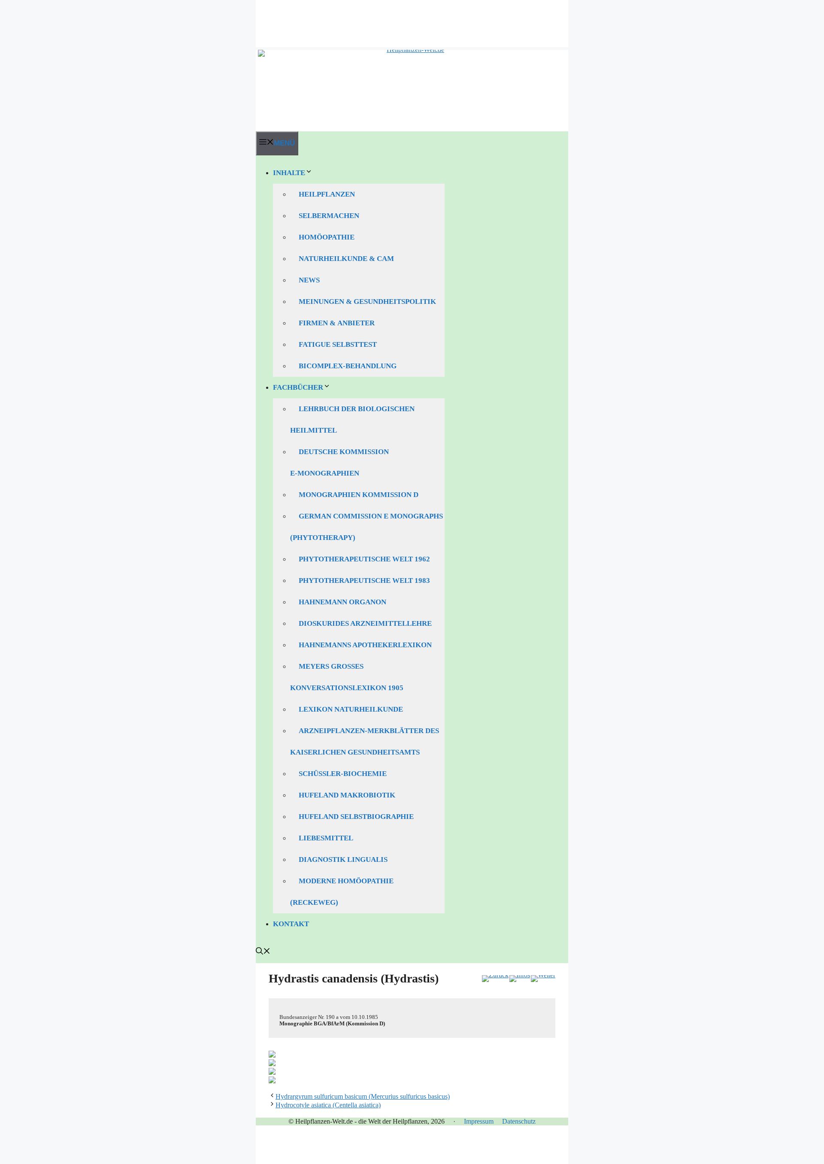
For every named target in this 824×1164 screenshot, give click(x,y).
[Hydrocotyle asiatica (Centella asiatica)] (543, 978)
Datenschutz (519, 1121)
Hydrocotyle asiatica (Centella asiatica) (328, 1105)
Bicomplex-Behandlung (348, 366)
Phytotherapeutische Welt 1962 (364, 559)
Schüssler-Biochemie (343, 774)
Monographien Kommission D (358, 495)
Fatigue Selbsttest (338, 344)
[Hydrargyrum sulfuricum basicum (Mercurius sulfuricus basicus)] (495, 978)
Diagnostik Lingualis (343, 859)
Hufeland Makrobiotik (347, 795)
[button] (263, 952)
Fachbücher (298, 387)
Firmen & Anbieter (337, 323)
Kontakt (291, 924)
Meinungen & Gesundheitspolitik (367, 301)
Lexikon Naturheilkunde (351, 709)
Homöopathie (326, 237)
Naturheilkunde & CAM (346, 259)
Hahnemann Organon (342, 602)
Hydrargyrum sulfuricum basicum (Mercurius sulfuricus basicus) (363, 1096)
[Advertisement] (412, 19)
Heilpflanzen (327, 194)
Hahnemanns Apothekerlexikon (365, 645)
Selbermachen (329, 216)
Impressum (479, 1121)
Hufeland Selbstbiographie (356, 816)
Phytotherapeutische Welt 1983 (364, 580)
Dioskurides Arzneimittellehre (365, 623)
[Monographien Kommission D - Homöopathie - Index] (519, 978)
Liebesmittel (326, 838)
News (309, 280)
